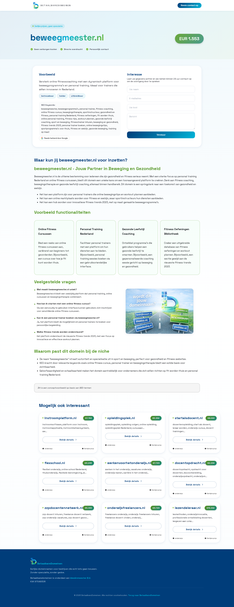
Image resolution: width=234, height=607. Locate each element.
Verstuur (161, 135)
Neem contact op (189, 5)
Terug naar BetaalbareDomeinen (144, 595)
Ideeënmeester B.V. (80, 578)
